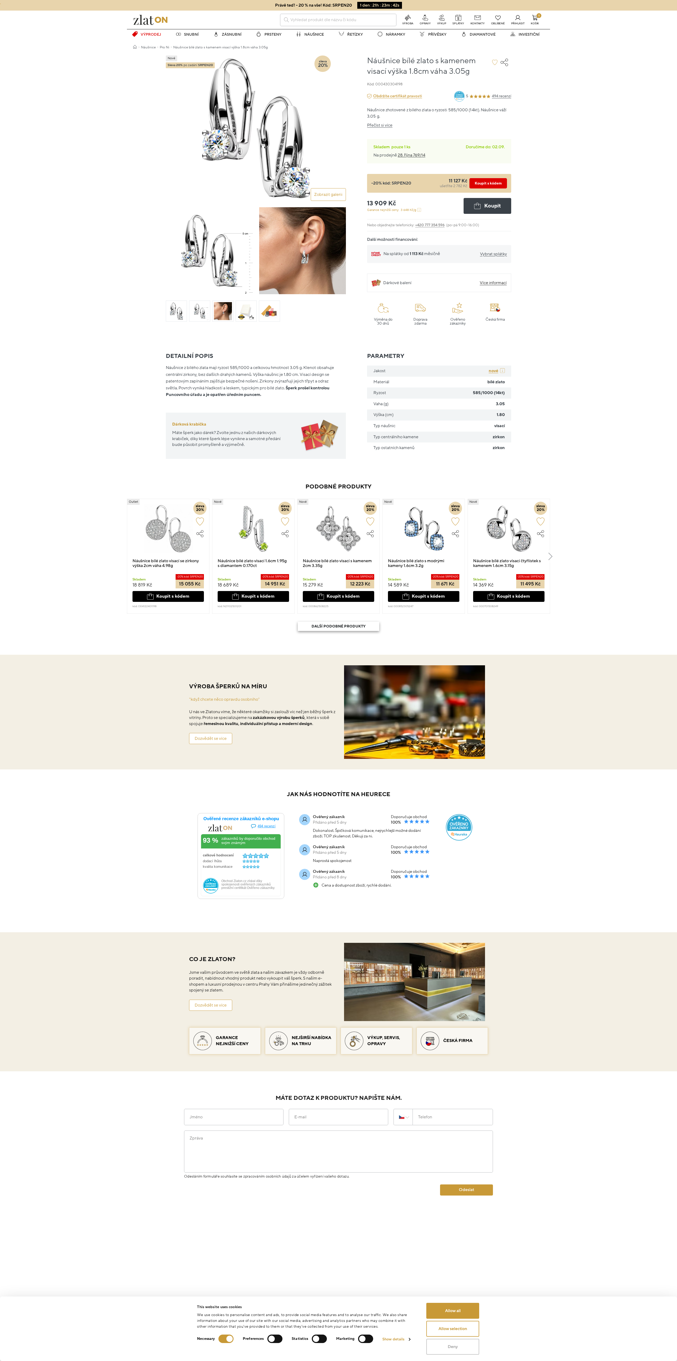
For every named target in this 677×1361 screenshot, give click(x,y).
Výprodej (151, 34)
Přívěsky (437, 34)
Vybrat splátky (493, 254)
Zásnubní (231, 34)
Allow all (453, 1310)
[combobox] (338, 20)
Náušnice (314, 34)
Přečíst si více (379, 125)
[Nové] (253, 531)
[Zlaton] (150, 20)
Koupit (492, 206)
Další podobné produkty (338, 626)
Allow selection (452, 1328)
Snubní (191, 34)
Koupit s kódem (488, 183)
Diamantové (483, 34)
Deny (453, 1346)
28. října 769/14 (411, 155)
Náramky (395, 34)
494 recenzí (501, 96)
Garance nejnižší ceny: (391, 210)
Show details (393, 1339)
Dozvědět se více (211, 738)
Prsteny (272, 34)
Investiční (529, 34)
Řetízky (355, 34)
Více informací (493, 282)
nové (493, 370)
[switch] (274, 1339)
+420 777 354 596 (430, 225)
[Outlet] (168, 531)
